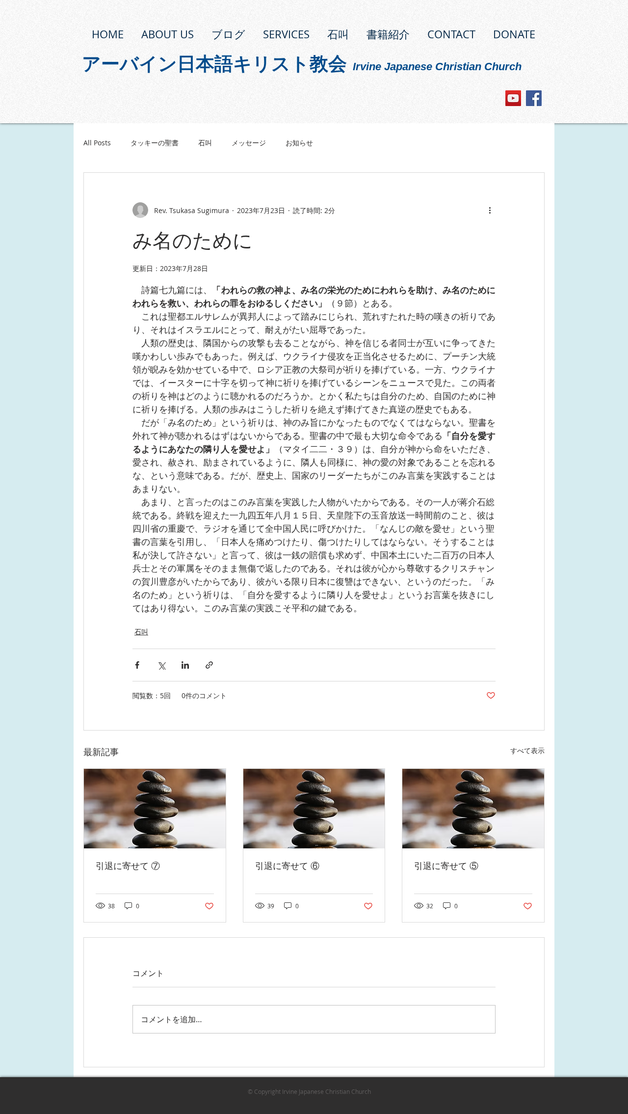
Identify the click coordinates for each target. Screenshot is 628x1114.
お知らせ (299, 142)
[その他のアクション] (490, 210)
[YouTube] (513, 98)
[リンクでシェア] (209, 665)
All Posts (97, 142)
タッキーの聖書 (155, 142)
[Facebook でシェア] (137, 665)
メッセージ (249, 142)
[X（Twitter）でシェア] (161, 665)
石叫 (205, 142)
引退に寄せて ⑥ (287, 866)
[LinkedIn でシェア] (185, 665)
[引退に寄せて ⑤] (473, 808)
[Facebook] (534, 98)
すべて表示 (527, 750)
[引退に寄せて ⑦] (155, 808)
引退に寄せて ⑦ (128, 866)
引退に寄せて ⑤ (446, 866)
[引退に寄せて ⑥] (314, 808)
